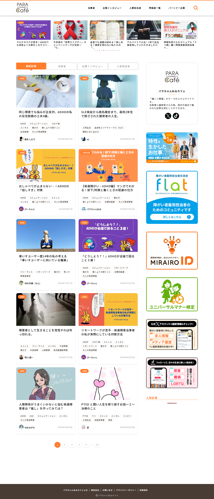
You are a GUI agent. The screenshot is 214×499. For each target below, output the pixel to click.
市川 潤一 (28, 357)
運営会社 (95, 490)
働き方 (35, 127)
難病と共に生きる (91, 131)
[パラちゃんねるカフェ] (22, 11)
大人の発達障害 (39, 131)
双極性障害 (99, 420)
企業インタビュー (112, 8)
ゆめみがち (29, 427)
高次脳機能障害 (61, 350)
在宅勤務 (24, 131)
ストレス (56, 197)
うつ (94, 416)
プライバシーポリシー (126, 490)
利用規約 (144, 490)
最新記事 (31, 66)
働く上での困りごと (51, 127)
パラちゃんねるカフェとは (75, 490)
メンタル (24, 127)
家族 (110, 420)
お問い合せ (107, 490)
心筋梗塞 (46, 350)
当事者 (91, 8)
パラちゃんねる (94, 209)
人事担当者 (135, 8)
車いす (67, 271)
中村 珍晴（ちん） (33, 283)
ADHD (23, 123)
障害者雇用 (25, 276)
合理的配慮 (110, 201)
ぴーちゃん (29, 209)
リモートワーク (43, 271)
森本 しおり (29, 139)
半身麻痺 (34, 350)
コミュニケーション (39, 123)
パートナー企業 (177, 8)
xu (88, 139)
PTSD (85, 416)
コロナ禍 (56, 123)
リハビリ (127, 416)
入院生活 (87, 127)
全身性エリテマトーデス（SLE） (109, 127)
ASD (32, 416)
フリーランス (26, 271)
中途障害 (64, 346)
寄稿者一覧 (155, 8)
